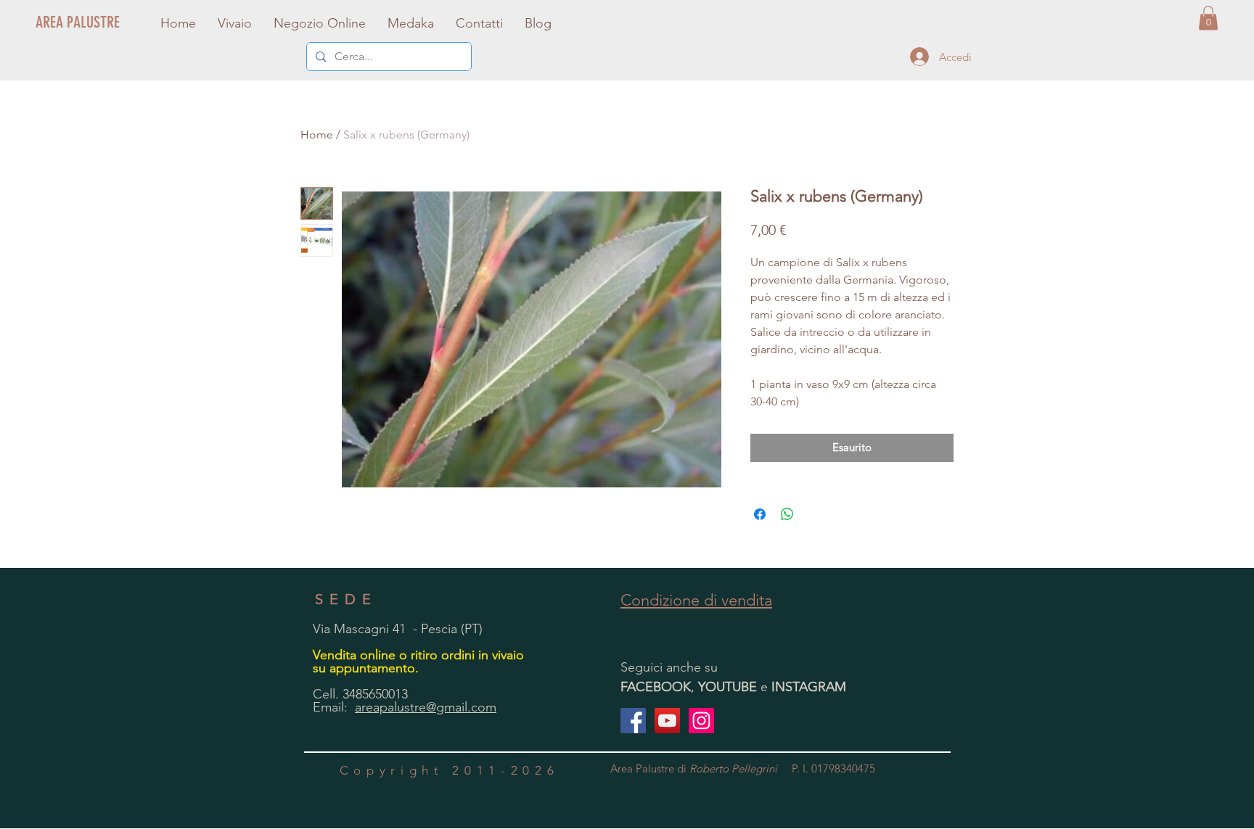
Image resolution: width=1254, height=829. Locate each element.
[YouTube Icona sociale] (667, 720)
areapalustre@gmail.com (425, 707)
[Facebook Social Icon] (633, 720)
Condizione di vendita (696, 600)
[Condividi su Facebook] (760, 514)
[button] (1208, 18)
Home (316, 134)
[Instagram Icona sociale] (701, 720)
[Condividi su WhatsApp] (787, 514)
